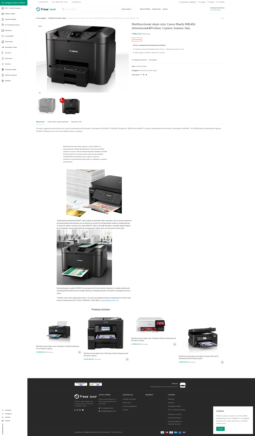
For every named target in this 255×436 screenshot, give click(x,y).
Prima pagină (41, 18)
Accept (220, 429)
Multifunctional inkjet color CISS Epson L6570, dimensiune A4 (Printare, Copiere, (106, 354)
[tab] (40, 121)
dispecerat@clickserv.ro (109, 300)
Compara (154, 60)
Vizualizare (78, 327)
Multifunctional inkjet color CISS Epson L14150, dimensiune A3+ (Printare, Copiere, (57, 347)
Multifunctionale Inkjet (57, 18)
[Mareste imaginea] (40, 93)
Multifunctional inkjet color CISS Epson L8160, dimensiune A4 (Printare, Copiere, (153, 339)
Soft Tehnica (118, 432)
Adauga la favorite (140, 60)
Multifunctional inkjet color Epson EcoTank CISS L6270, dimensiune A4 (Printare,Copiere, (199, 357)
